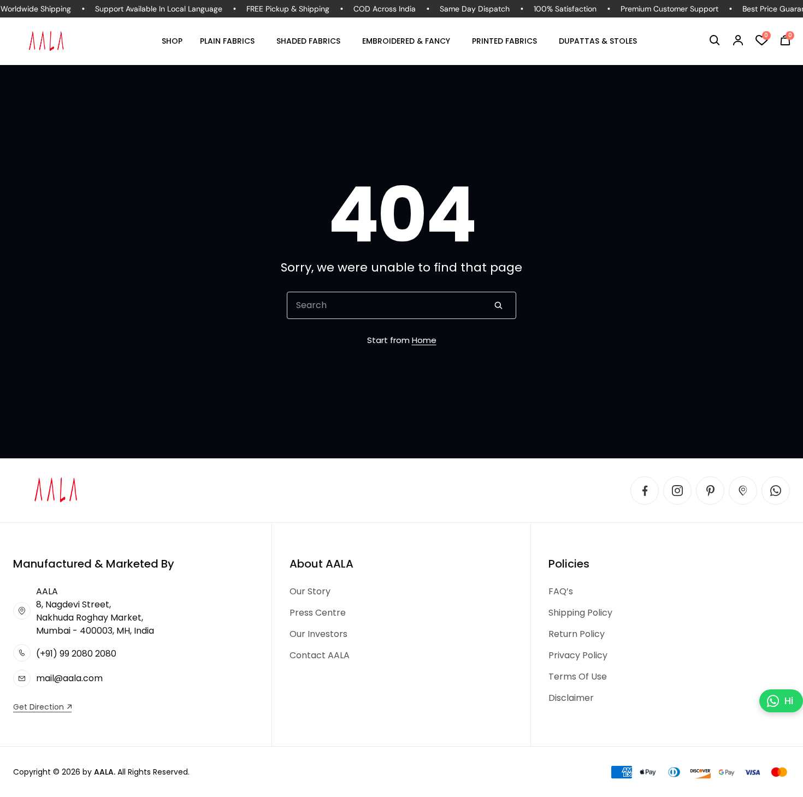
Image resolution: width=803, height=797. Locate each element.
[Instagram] (677, 490)
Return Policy (576, 634)
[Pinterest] (710, 490)
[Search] (498, 305)
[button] (714, 40)
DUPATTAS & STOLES (598, 41)
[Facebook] (644, 490)
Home (424, 340)
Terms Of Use (577, 676)
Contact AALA (320, 655)
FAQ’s (560, 591)
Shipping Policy (580, 612)
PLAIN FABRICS (227, 41)
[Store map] (743, 490)
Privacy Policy (577, 655)
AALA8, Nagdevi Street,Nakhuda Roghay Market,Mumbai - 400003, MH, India (95, 611)
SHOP (172, 41)
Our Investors (318, 634)
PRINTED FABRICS (504, 41)
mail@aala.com (69, 678)
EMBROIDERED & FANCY (406, 41)
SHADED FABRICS (308, 41)
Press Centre (318, 612)
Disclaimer (571, 698)
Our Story (310, 591)
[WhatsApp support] (775, 490)
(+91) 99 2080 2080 (76, 653)
